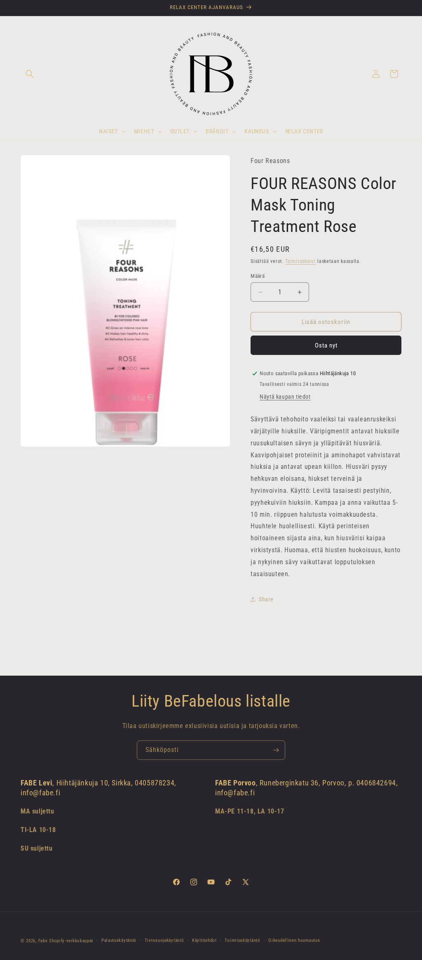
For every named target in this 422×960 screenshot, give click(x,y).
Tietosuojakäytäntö (164, 940)
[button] (30, 74)
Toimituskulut (300, 261)
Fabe (43, 940)
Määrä (258, 276)
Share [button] (266, 599)
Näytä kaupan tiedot (285, 396)
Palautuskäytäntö (118, 940)
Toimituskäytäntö (242, 940)
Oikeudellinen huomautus (294, 940)
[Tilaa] (276, 750)
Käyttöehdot (204, 940)
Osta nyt (326, 345)
